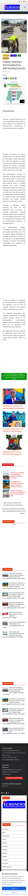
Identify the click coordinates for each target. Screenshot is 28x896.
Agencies (4, 853)
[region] (14, 883)
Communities (5, 836)
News (3, 832)
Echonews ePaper (7, 867)
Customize (14, 892)
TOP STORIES (5, 58)
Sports (4, 839)
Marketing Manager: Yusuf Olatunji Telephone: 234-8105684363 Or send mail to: (11, 770)
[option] (14, 484)
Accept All (14, 888)
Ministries (4, 849)
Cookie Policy (9, 884)
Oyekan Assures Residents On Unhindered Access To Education (12, 504)
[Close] (26, 872)
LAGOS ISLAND (13, 55)
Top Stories (5, 829)
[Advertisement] (15, 141)
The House (5, 860)
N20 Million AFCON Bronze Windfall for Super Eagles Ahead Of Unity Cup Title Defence (13, 511)
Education (5, 846)
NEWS (19, 55)
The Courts (5, 863)
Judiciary (4, 856)
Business (4, 843)
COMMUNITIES (6, 55)
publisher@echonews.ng (12, 759)
